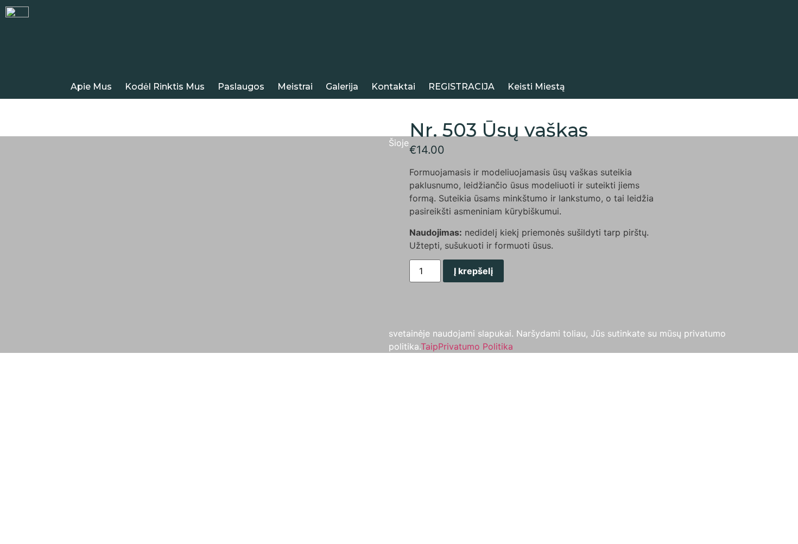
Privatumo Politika (475, 346)
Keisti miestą (536, 86)
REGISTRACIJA (461, 86)
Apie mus (91, 86)
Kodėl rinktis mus (165, 86)
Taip (429, 346)
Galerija (342, 86)
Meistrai (295, 86)
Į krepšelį (473, 270)
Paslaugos (241, 86)
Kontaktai (393, 86)
